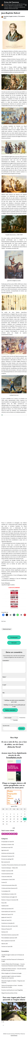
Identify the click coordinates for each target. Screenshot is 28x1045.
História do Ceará (7, 629)
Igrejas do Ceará (5, 917)
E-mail (4, 684)
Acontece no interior (6, 844)
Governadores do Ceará (7, 911)
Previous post (14, 637)
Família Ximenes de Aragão (8, 897)
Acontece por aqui (5, 847)
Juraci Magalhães (18, 990)
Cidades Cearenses (6, 870)
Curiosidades (4, 891)
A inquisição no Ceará (6, 841)
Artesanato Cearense (6, 856)
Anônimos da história (6, 853)
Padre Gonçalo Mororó (9, 970)
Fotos (2, 902)
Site (4, 692)
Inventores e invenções (7, 923)
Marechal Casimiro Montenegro (16, 965)
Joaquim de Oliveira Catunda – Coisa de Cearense (13, 968)
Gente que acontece (6, 908)
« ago (13, 827)
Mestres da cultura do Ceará (8, 926)
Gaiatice (3, 905)
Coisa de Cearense (11, 2)
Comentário (6, 660)
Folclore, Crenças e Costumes (8, 899)
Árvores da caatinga (6, 859)
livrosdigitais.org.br (14, 757)
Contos (3, 882)
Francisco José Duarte (6, 990)
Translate (15, 720)
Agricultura (4, 850)
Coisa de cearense (5, 873)
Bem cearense (4, 862)
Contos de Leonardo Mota (7, 885)
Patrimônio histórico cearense (8, 934)
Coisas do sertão (5, 876)
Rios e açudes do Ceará (7, 940)
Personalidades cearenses (7, 937)
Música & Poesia (5, 929)
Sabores (3, 943)
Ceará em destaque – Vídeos (8, 867)
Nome (4, 677)
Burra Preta (14, 993)
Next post (14, 642)
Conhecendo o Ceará (6, 879)
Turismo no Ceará (5, 946)
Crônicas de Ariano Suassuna (8, 888)
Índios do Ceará (5, 920)
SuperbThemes (14, 1035)
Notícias (3, 932)
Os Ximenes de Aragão (15, 973)
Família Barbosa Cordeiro (7, 894)
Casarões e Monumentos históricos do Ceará (12, 865)
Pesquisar (21, 728)
